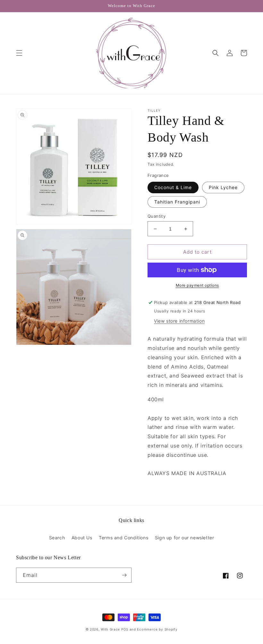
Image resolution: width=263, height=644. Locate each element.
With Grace (110, 629)
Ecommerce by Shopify (157, 629)
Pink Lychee (223, 187)
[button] (19, 53)
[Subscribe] (124, 575)
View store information (179, 321)
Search (57, 537)
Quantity (156, 216)
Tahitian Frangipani (177, 202)
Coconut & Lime (173, 187)
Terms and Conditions (123, 537)
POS (124, 629)
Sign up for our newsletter (184, 537)
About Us (82, 537)
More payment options (197, 285)
